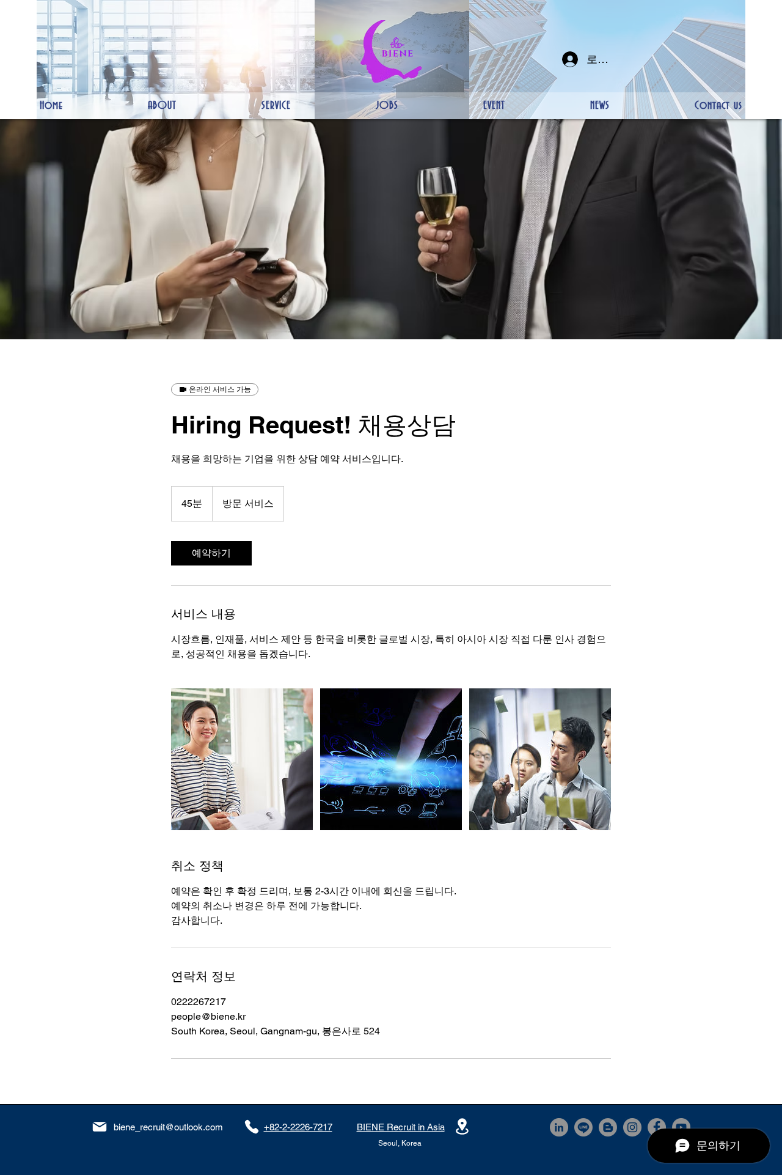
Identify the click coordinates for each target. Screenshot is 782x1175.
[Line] (583, 1127)
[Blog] (608, 1127)
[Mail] (100, 1127)
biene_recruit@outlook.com (168, 1127)
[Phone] (252, 1127)
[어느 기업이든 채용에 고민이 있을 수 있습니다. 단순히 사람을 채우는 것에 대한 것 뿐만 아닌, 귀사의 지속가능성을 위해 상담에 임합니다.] (242, 759)
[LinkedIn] (559, 1127)
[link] (211, 553)
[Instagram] (632, 1127)
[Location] (462, 1126)
